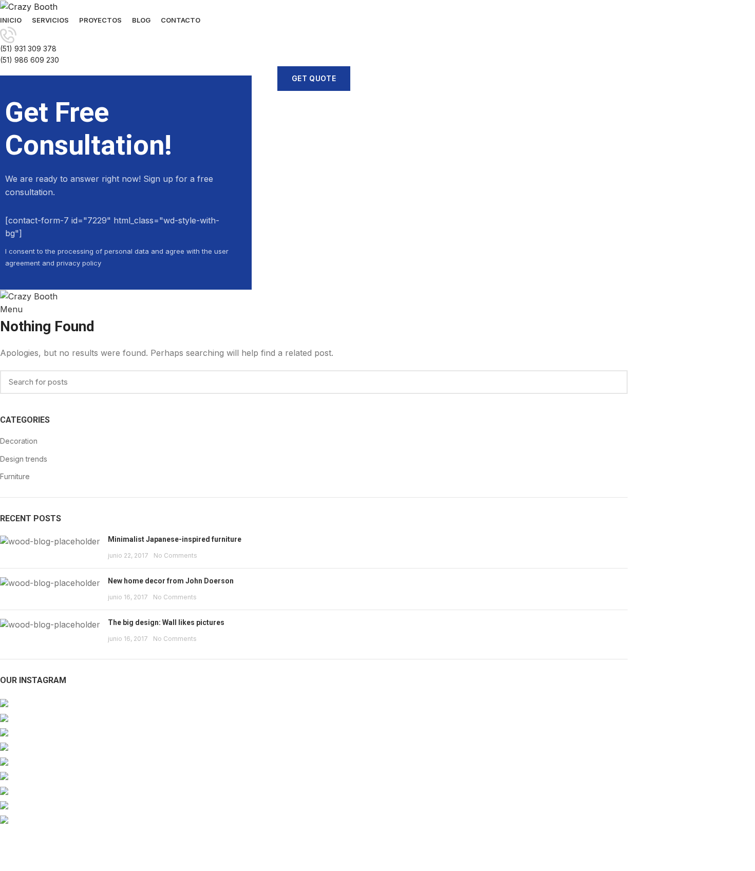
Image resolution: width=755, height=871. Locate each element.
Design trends (23, 459)
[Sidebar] (13, 858)
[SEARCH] (614, 382)
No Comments (175, 555)
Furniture (15, 476)
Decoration (18, 441)
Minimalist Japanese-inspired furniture (174, 539)
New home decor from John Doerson (171, 581)
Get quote (314, 78)
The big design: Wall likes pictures (166, 622)
